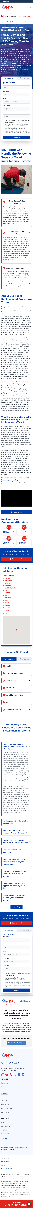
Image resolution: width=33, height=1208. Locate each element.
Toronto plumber (22, 63)
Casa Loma (8, 583)
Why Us (3, 1097)
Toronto (7, 610)
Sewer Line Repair (6, 543)
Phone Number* (7, 105)
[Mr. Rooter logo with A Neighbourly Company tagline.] (16, 1056)
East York (7, 590)
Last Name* (6, 91)
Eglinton (7, 592)
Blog (2, 1122)
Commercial (25, 78)
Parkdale (7, 605)
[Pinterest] (10, 1074)
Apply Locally (5, 1112)
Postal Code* (6, 113)
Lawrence (7, 599)
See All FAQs (16, 907)
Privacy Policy (5, 1161)
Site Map (4, 1130)
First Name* (6, 84)
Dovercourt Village (10, 587)
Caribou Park (8, 582)
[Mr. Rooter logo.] (8, 1002)
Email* (4, 98)
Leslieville (7, 600)
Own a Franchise (6, 1108)
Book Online (16, 137)
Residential (10, 78)
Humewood (8, 597)
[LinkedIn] (23, 1074)
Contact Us (5, 1104)
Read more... (7, 614)
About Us (4, 1101)
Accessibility (4, 1165)
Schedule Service (16, 512)
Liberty (7, 602)
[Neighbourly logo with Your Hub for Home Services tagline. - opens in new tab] (25, 1002)
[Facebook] (19, 1074)
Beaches (7, 578)
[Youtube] (6, 1074)
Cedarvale (8, 585)
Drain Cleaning (6, 531)
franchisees (7, 127)
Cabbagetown (9, 580)
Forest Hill (7, 594)
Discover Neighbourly (15, 1043)
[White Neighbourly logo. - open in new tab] (5, 1)
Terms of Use (5, 1158)
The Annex (8, 609)
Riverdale (7, 607)
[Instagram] (2, 1074)
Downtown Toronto (10, 588)
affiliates (22, 125)
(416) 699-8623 (11, 1063)
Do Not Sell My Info (6, 1168)
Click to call (22, 532)
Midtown (7, 604)
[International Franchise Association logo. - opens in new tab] (4, 1139)
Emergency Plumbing (22, 543)
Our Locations (5, 1126)
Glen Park (7, 595)
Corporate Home (6, 1134)
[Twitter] (15, 1074)
